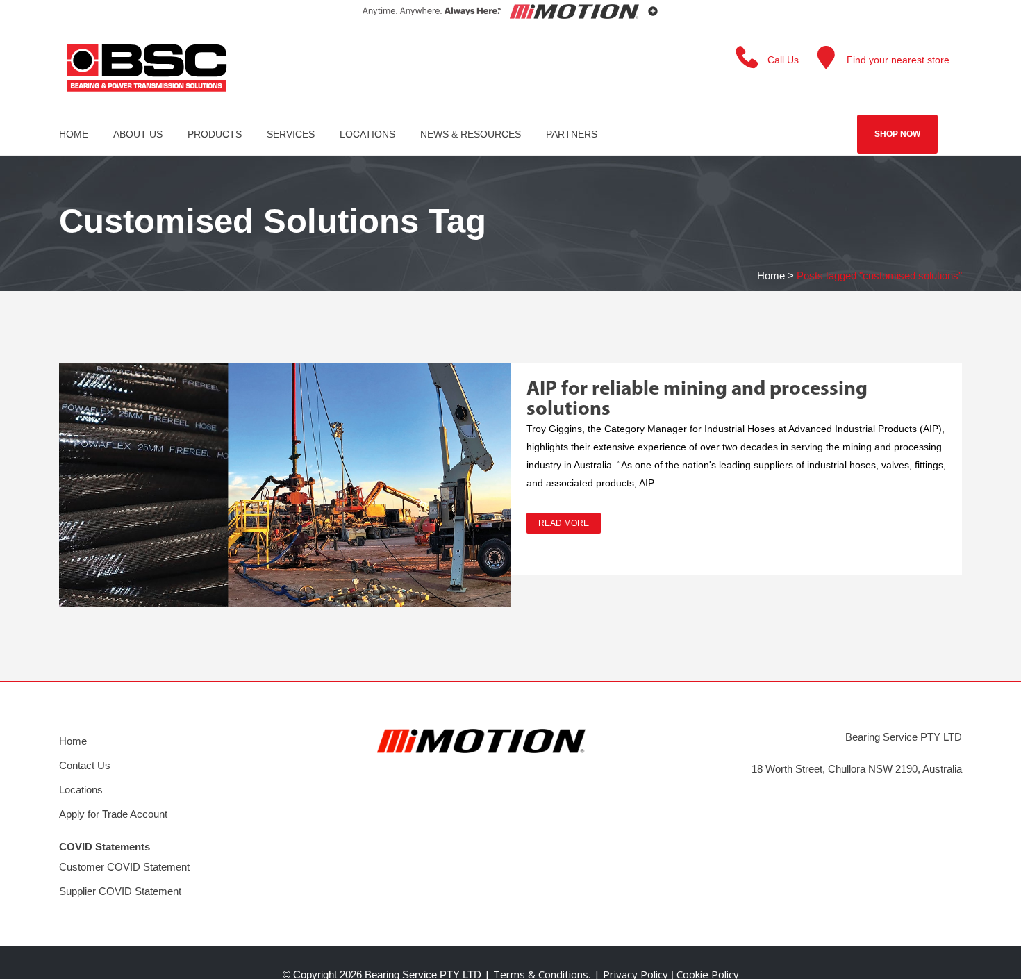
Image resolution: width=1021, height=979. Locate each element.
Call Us (783, 59)
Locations (81, 790)
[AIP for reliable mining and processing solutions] (284, 485)
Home (771, 275)
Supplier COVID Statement (120, 891)
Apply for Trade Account (113, 814)
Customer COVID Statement (124, 867)
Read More (563, 523)
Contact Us (84, 765)
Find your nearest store (898, 59)
